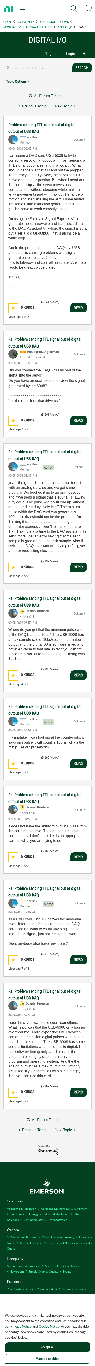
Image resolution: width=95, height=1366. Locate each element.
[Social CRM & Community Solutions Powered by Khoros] (48, 1149)
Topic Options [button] (16, 81)
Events (67, 1271)
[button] (13, 308)
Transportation (57, 1219)
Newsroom (17, 1271)
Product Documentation (41, 1289)
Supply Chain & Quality (43, 1271)
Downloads (14, 1289)
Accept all (47, 1347)
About (49, 1266)
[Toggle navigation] (23, 9)
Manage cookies (47, 1358)
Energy (33, 1214)
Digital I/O (64, 27)
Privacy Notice (21, 1326)
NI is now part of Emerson (23, 1266)
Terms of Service (31, 1243)
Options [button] (78, 139)
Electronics (17, 1214)
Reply (78, 307)
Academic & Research (21, 1208)
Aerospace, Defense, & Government (64, 1208)
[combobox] (36, 67)
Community (25, 21)
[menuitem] (74, 9)
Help (86, 54)
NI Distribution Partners (22, 1237)
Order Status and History (58, 1237)
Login (70, 54)
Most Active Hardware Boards (27, 27)
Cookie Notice (49, 1326)
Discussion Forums (54, 21)
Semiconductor (34, 1219)
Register (52, 54)
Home (7, 21)
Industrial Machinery (56, 1214)
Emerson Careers (68, 1266)
